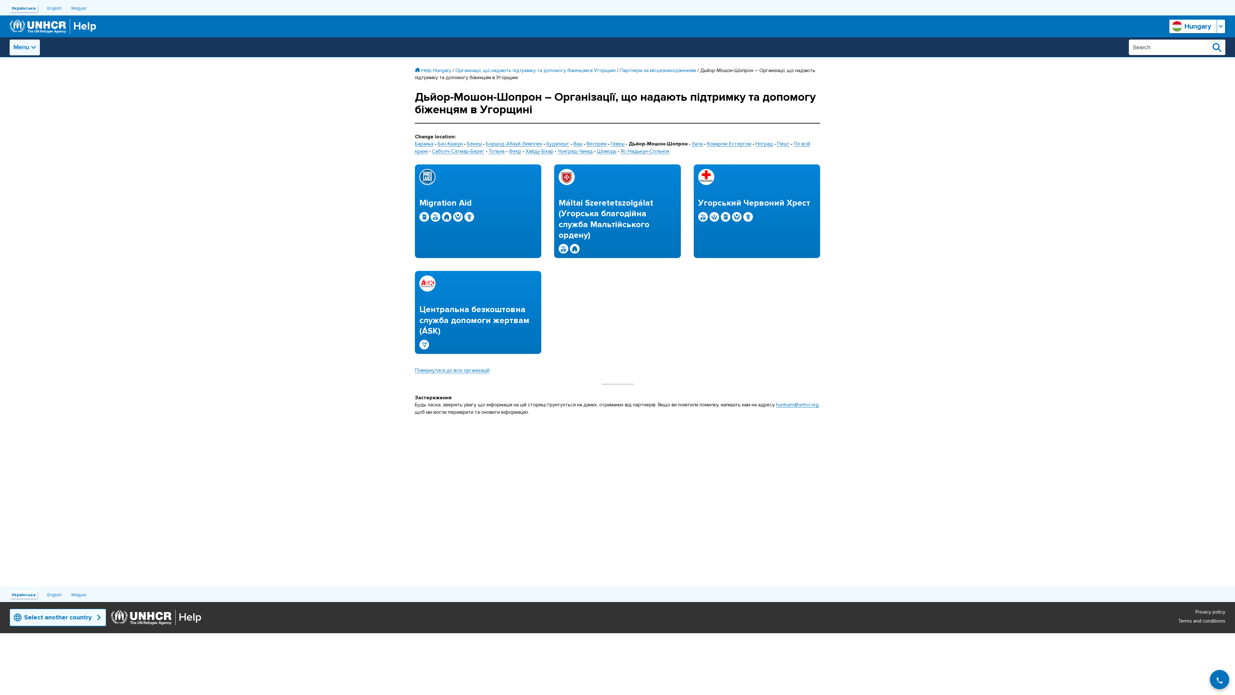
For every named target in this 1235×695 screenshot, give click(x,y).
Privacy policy (1210, 612)
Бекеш (474, 144)
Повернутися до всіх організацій (452, 370)
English (54, 8)
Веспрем (597, 144)
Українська (24, 8)
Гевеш (618, 144)
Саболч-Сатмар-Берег (458, 151)
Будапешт (557, 144)
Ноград (764, 144)
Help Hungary (436, 70)
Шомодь (607, 151)
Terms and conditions (1201, 621)
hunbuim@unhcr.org (797, 405)
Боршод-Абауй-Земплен (514, 144)
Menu (21, 47)
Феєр (515, 151)
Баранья (424, 144)
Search (1217, 47)
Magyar (78, 8)
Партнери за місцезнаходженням (658, 70)
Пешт (783, 144)
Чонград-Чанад (575, 151)
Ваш (577, 144)
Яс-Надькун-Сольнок (645, 151)
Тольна (497, 151)
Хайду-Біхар (539, 151)
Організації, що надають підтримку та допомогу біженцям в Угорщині (535, 70)
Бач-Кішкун (450, 144)
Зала (697, 144)
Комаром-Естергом (729, 144)
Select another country (58, 617)
